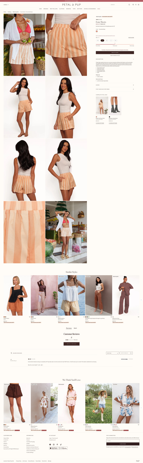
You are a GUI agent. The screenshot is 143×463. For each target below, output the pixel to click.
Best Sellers (53, 8)
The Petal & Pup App (30, 441)
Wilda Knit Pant (117, 320)
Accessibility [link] (6, 447)
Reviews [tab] (69, 328)
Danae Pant (36, 320)
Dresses (45, 8)
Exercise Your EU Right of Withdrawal (11, 448)
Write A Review (71, 343)
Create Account (52, 439)
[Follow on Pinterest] (57, 444)
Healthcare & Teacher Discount (32, 448)
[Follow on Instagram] (54, 444)
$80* (77, 0)
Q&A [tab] (75, 328)
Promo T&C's (44, 461)
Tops (74, 8)
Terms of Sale (38, 461)
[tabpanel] (71, 300)
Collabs (28, 443)
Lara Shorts (65, 428)
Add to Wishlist (114, 55)
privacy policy (127, 446)
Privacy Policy (18, 461)
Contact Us (6, 439)
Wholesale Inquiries (30, 445)
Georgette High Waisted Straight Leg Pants (95, 320)
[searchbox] (55, 353)
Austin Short (9, 320)
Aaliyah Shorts (38, 428)
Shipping (5, 443)
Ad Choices (24, 461)
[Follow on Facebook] (50, 444)
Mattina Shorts (63, 320)
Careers (28, 439)
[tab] (71, 271)
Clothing (61, 8)
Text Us (5, 441)
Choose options (100, 123)
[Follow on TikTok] (61, 444)
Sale (98, 8)
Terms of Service (31, 461)
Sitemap (49, 461)
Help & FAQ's (6, 438)
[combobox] (112, 353)
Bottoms (79, 8)
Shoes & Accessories (90, 8)
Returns (5, 445)
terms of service (135, 446)
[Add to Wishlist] (29, 317)
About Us (28, 438)
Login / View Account (53, 438)
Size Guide (131, 37)
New (40, 8)
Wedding (68, 8)
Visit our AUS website (30, 450)
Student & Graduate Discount (32, 447)
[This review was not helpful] (41, 364)
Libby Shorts (93, 428)
